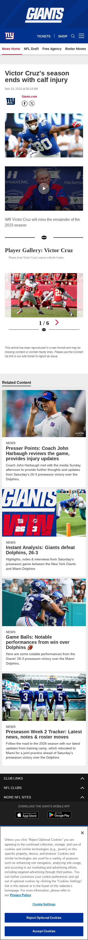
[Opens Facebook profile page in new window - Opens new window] (24, 103)
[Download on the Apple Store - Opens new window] (27, 815)
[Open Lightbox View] (44, 302)
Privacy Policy (56, 895)
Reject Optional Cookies (44, 917)
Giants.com (29, 96)
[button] (44, 188)
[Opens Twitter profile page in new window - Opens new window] (32, 103)
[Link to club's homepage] (9, 34)
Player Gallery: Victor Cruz (40, 249)
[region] (44, 885)
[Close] (82, 837)
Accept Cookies (44, 931)
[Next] (57, 322)
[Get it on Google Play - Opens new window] (59, 816)
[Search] (73, 36)
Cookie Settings (44, 904)
